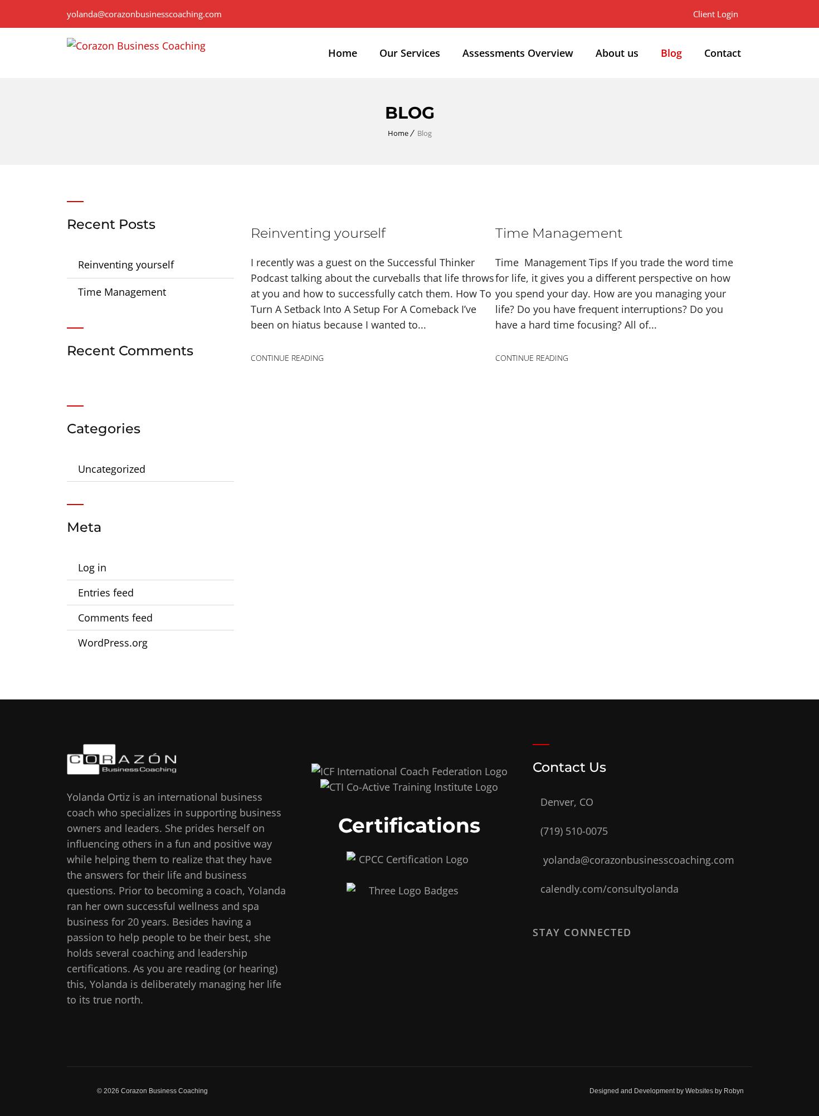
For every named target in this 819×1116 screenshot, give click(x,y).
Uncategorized (111, 469)
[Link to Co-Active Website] (409, 787)
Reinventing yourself (126, 264)
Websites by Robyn (714, 1091)
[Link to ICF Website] (409, 771)
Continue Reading (287, 358)
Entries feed (106, 592)
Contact (722, 53)
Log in (92, 567)
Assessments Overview (517, 53)
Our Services (409, 53)
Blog (671, 53)
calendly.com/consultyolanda (609, 888)
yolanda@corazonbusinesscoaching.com (144, 13)
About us (617, 53)
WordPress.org (113, 642)
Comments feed (115, 617)
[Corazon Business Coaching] (136, 53)
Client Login (715, 13)
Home (342, 53)
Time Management (122, 291)
